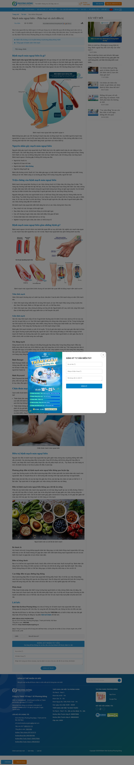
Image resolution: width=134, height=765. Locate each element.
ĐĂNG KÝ (84, 386)
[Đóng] (103, 354)
